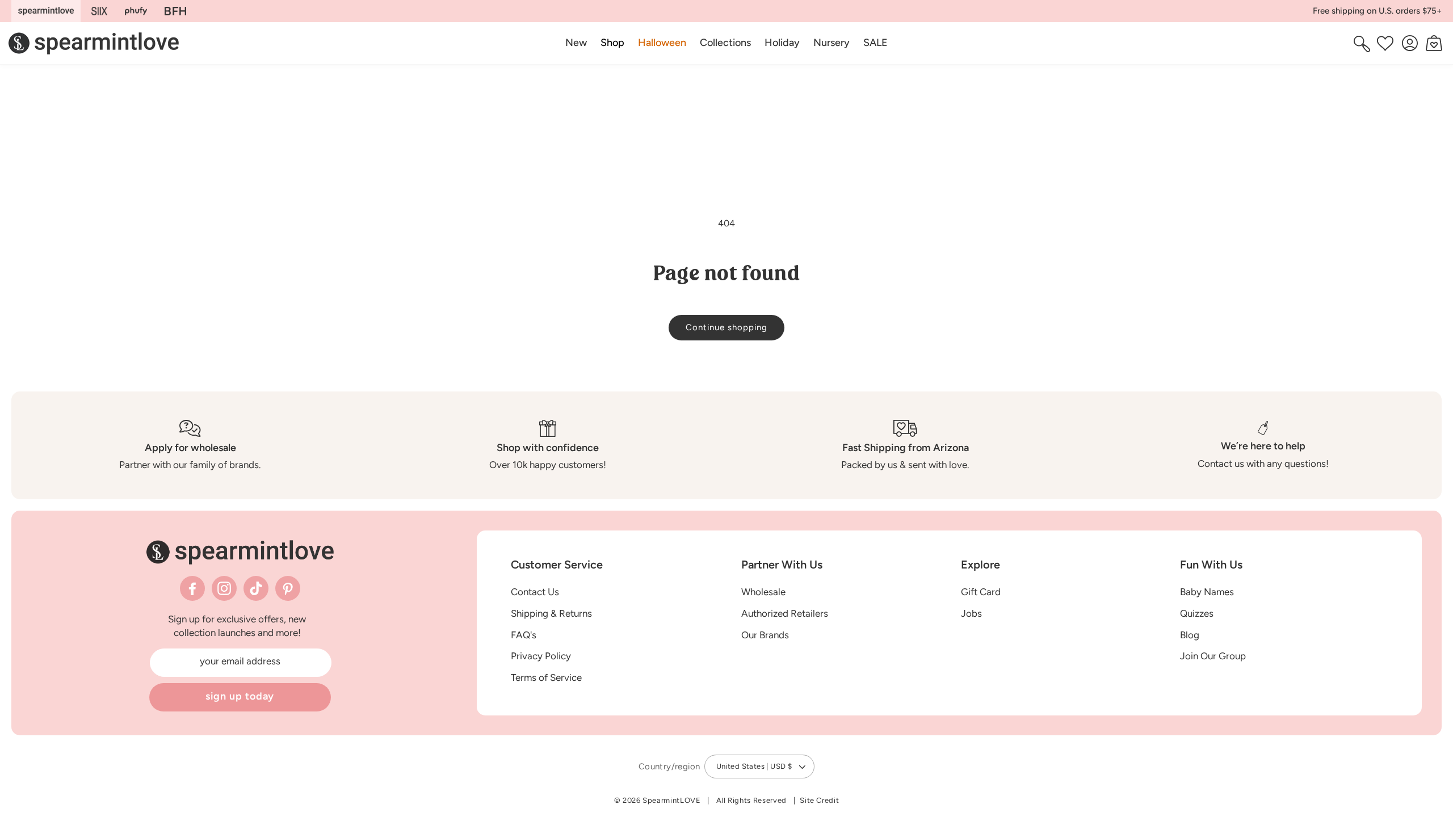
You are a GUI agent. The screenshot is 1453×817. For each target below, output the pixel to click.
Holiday (782, 42)
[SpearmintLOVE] (46, 11)
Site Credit (819, 800)
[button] (612, 43)
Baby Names (1207, 591)
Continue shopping (726, 327)
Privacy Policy (541, 656)
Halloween (662, 42)
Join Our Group (1213, 656)
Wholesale (763, 591)
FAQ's (523, 635)
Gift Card (981, 591)
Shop (612, 42)
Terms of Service (546, 677)
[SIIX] (100, 11)
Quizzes (1196, 613)
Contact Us (535, 591)
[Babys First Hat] (175, 11)
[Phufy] (135, 11)
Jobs (971, 613)
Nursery (831, 42)
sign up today (240, 696)
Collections (725, 42)
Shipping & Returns (551, 613)
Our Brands (765, 635)
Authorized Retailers (784, 613)
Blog (1189, 635)
